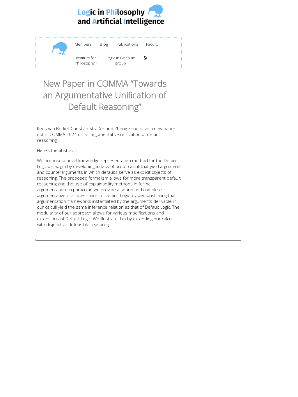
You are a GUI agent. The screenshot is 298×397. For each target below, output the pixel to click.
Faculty (152, 44)
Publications (127, 44)
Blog (104, 44)
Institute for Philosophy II (86, 60)
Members (83, 44)
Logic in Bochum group (120, 60)
